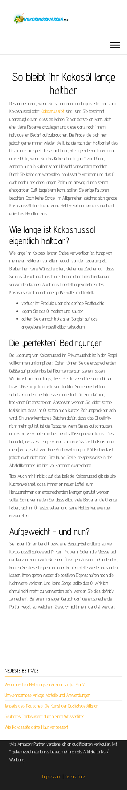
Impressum (51, 777)
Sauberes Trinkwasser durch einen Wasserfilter (44, 716)
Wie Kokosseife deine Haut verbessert (36, 727)
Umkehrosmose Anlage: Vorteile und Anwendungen (47, 695)
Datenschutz (75, 777)
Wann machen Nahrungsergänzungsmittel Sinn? (44, 685)
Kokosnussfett (51, 111)
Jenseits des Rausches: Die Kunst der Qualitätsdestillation (51, 706)
